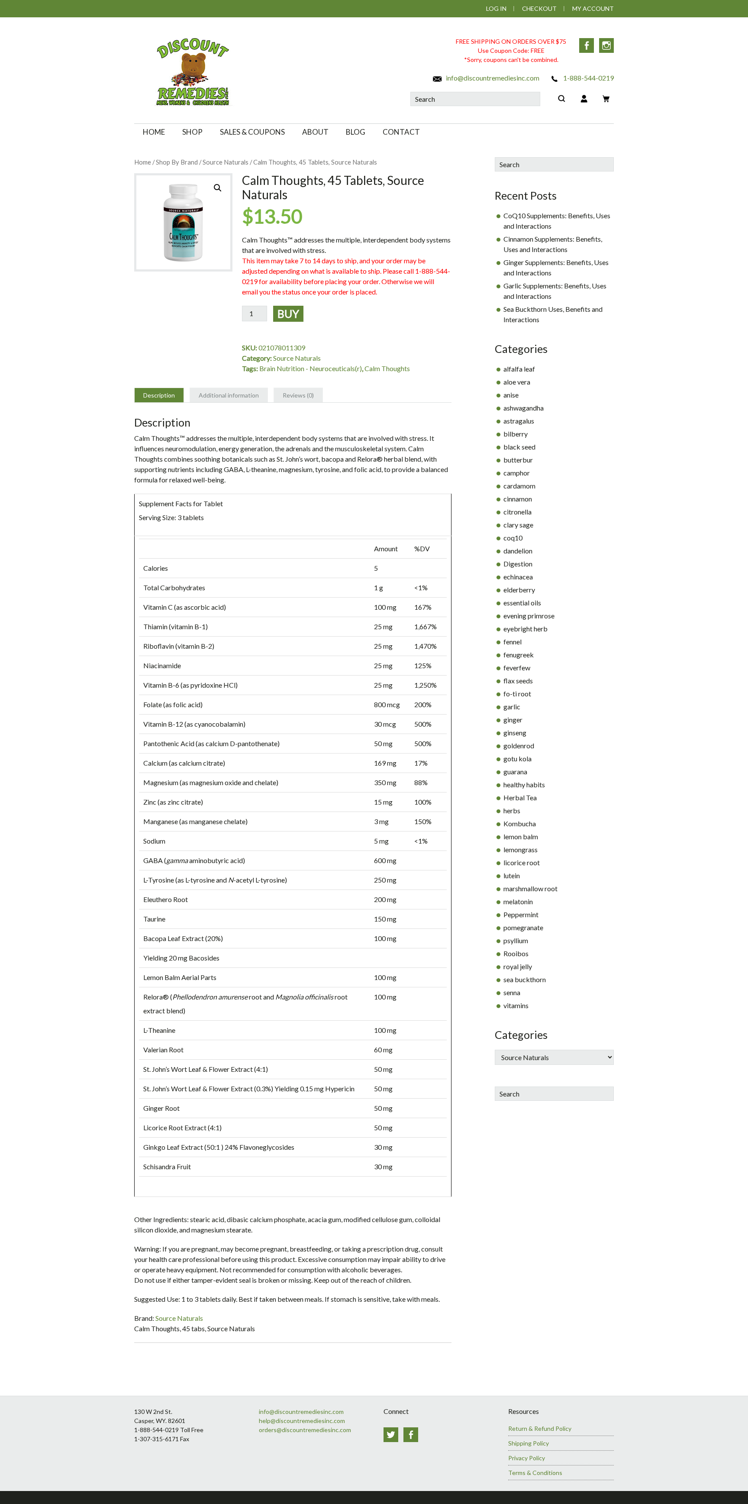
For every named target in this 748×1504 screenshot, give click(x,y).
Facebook (586, 45)
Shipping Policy (528, 1443)
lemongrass (520, 849)
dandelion (517, 551)
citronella (517, 512)
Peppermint (520, 914)
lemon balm (520, 836)
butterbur (518, 460)
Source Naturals (225, 162)
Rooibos (516, 953)
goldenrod (518, 745)
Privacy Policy (526, 1458)
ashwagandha (523, 408)
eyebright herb (525, 628)
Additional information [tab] (229, 395)
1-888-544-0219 (588, 78)
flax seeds (518, 680)
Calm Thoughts (387, 368)
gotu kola (517, 758)
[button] (218, 188)
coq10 (512, 538)
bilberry (515, 434)
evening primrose (529, 615)
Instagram (606, 45)
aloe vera (516, 382)
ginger (512, 719)
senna (511, 992)
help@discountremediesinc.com (302, 1420)
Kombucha (519, 823)
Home (142, 162)
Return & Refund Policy (539, 1428)
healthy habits (524, 784)
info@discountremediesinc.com (492, 78)
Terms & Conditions (535, 1472)
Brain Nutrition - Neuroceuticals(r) (310, 368)
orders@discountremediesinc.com (305, 1429)
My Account (593, 8)
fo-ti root (517, 693)
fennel (512, 641)
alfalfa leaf (519, 369)
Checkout (539, 8)
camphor (516, 473)
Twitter (391, 1434)
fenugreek (518, 654)
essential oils (522, 602)
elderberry (519, 589)
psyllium (515, 940)
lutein (511, 875)
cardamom (519, 486)
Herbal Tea (520, 797)
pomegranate (523, 927)
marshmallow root (530, 888)
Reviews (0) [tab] (298, 395)
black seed (519, 447)
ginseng (514, 732)
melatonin (518, 901)
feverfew (516, 667)
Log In (496, 8)
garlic (511, 706)
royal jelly (517, 966)
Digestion (517, 564)
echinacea (518, 576)
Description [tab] (159, 395)
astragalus (518, 421)
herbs (511, 810)
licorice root (521, 862)
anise (511, 395)
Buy (288, 313)
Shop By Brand (177, 162)
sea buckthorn (524, 979)
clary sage (518, 525)
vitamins (516, 1005)
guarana (515, 771)
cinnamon (517, 499)
